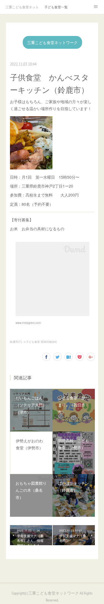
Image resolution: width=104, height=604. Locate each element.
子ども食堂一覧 (56, 6)
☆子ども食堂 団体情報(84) (40, 342)
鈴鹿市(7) (16, 342)
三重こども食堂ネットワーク (22, 6)
